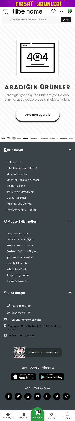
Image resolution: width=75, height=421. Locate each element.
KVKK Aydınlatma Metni (21, 192)
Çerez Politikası (16, 198)
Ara (66, 19)
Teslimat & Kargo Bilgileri (22, 251)
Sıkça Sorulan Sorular (20, 245)
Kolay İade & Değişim (20, 239)
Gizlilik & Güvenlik (17, 281)
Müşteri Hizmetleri (22, 221)
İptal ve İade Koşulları (20, 257)
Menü (6, 13)
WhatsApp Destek (18, 269)
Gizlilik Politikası (16, 186)
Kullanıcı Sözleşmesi (19, 204)
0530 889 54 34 (22, 306)
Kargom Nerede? (18, 233)
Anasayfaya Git (37, 115)
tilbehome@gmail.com (26, 319)
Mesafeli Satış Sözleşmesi (23, 180)
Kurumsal (15, 150)
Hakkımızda (14, 162)
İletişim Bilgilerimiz (18, 275)
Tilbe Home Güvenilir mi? (22, 168)
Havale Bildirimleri (18, 263)
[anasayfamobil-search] (3, 18)
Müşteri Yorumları (17, 174)
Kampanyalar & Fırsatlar (22, 209)
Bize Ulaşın (16, 293)
